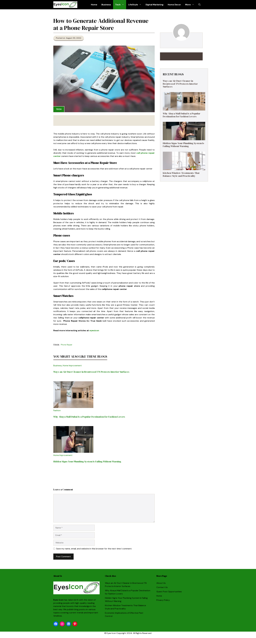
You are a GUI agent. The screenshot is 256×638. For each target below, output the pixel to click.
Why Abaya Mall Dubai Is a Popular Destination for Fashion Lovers (89, 416)
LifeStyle (133, 4)
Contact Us (162, 587)
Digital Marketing (154, 4)
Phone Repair (66, 344)
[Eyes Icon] (65, 4)
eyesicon (94, 330)
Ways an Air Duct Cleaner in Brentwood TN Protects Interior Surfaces (91, 371)
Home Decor (174, 4)
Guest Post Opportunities (169, 591)
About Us (161, 583)
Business (106, 4)
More (188, 4)
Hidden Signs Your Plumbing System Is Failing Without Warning (87, 461)
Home (94, 4)
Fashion (57, 410)
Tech (118, 4)
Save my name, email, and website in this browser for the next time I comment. (94, 548)
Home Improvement (72, 365)
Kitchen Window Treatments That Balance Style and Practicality (181, 174)
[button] (199, 4)
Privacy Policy (163, 600)
